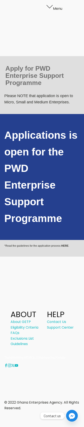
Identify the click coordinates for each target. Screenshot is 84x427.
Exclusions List (22, 338)
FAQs (34, 31)
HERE (64, 245)
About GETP (40, 20)
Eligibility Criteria (44, 26)
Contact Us (40, 43)
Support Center (60, 327)
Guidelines (39, 37)
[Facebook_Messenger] (72, 416)
